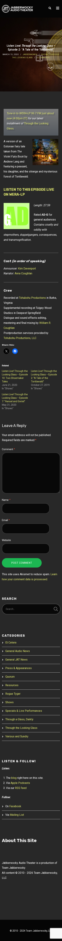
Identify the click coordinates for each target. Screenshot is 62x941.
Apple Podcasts (20, 783)
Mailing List (17, 814)
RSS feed (21, 788)
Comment (8, 449)
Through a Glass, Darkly (19, 719)
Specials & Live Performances (23, 710)
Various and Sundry (16, 736)
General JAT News (16, 659)
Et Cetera (10, 642)
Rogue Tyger (12, 693)
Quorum (10, 676)
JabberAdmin (30, 54)
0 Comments (43, 58)
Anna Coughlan (23, 273)
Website (6, 540)
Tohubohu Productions (32, 297)
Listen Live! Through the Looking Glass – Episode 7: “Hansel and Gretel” (15, 398)
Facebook (15, 806)
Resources (11, 685)
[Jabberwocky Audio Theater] (17, 9)
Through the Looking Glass (21, 728)
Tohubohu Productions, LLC (20, 338)
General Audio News (17, 651)
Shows (44, 54)
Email (6, 520)
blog (14, 778)
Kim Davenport (27, 268)
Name (6, 500)
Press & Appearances (18, 668)
